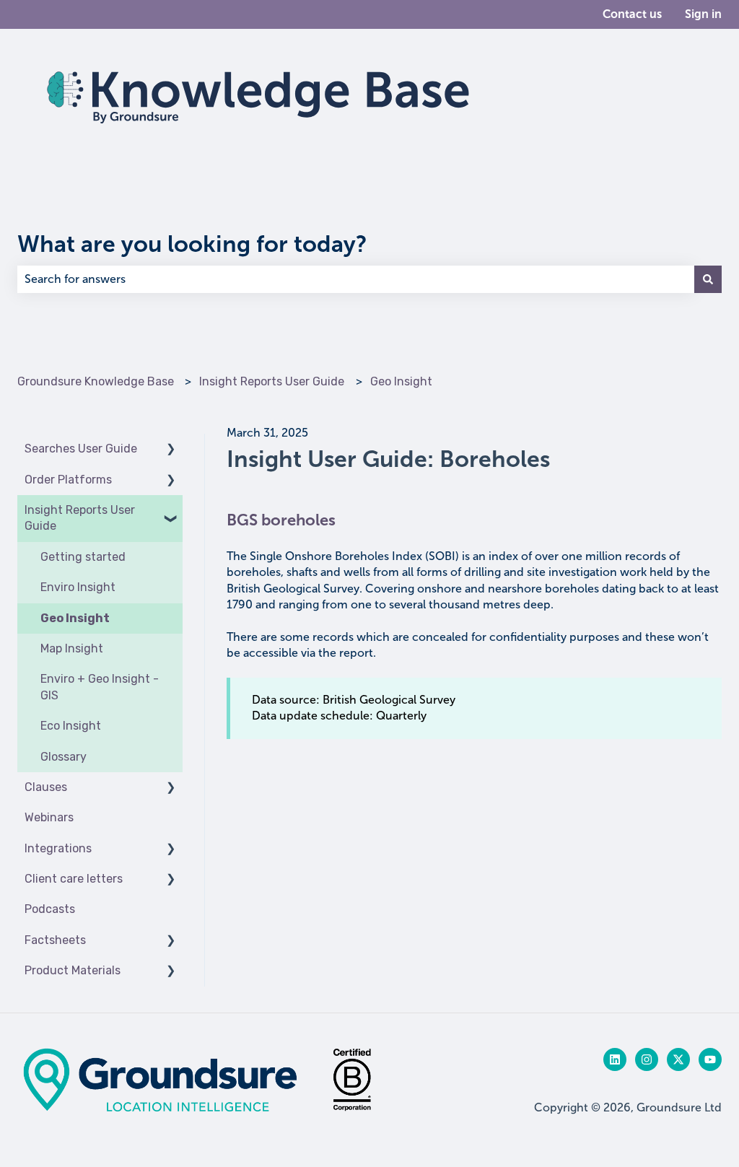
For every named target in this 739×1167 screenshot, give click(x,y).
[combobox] (355, 279)
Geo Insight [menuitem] (75, 618)
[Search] (708, 279)
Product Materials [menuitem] (73, 970)
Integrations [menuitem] (58, 848)
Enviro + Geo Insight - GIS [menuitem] (99, 686)
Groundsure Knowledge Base (95, 381)
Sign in (703, 14)
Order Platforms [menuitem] (68, 479)
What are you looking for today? (192, 244)
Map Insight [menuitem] (71, 648)
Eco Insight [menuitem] (70, 726)
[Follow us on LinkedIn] (614, 1059)
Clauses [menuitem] (46, 787)
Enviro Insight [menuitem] (77, 587)
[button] (171, 450)
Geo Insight (401, 381)
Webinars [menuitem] (49, 817)
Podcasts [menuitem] (50, 909)
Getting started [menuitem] (83, 557)
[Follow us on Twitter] (678, 1059)
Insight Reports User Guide (271, 381)
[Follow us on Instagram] (646, 1059)
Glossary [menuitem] (63, 757)
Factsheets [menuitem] (55, 940)
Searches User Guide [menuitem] (81, 448)
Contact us (632, 14)
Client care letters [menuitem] (74, 879)
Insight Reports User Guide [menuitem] (80, 518)
